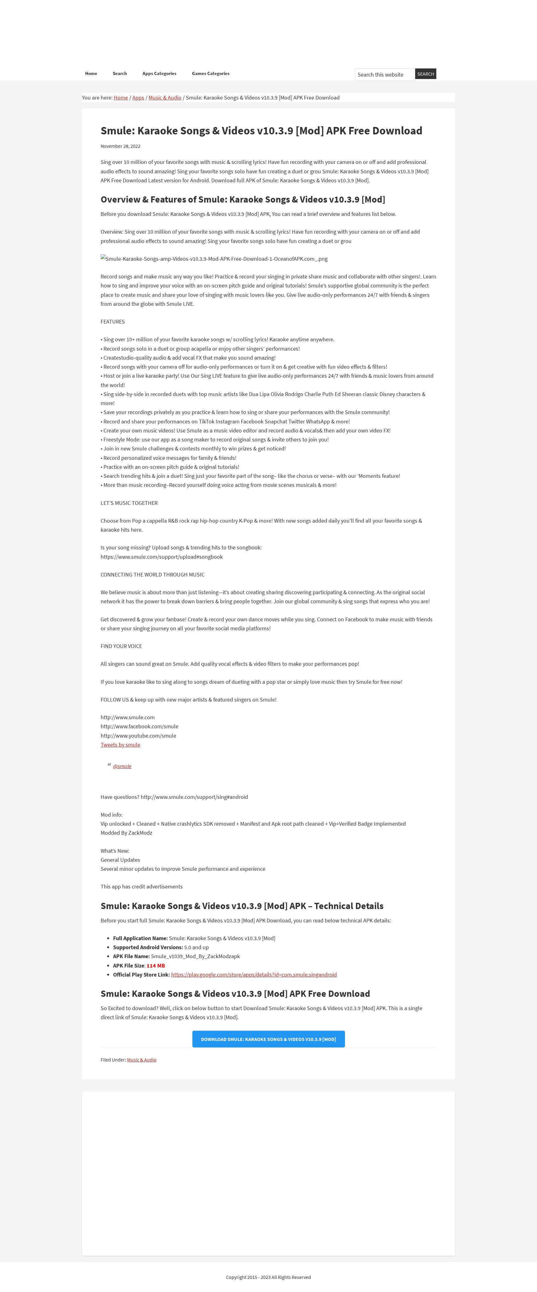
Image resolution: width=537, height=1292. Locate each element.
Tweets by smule (120, 744)
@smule (122, 766)
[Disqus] (268, 1172)
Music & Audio (142, 1059)
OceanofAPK (259, 34)
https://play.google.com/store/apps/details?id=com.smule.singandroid (254, 974)
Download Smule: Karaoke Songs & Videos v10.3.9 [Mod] (268, 1039)
